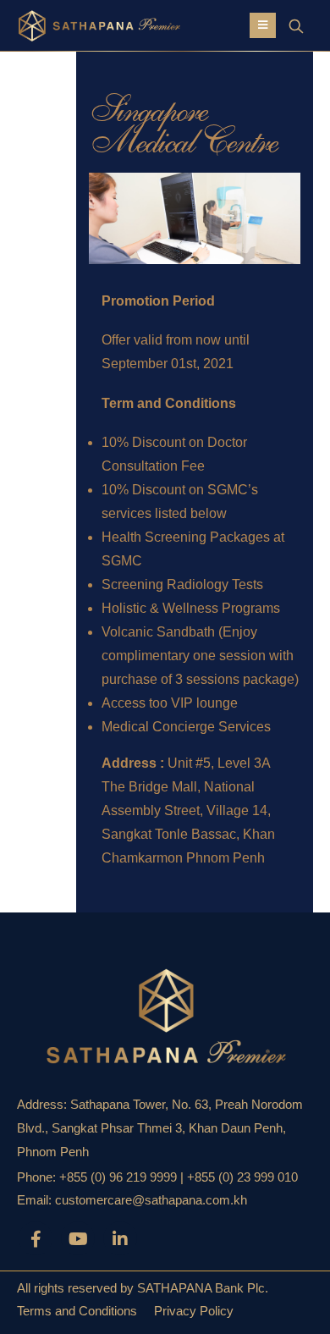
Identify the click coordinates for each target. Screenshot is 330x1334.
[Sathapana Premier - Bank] (72, 25)
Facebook (35, 1238)
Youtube (78, 1238)
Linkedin (120, 1238)
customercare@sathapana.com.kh (151, 1200)
